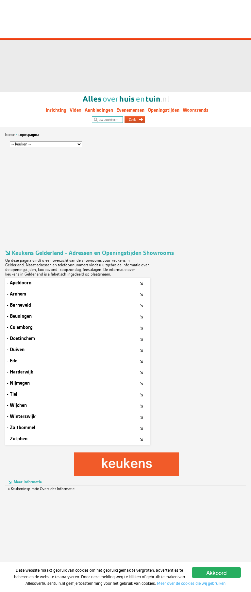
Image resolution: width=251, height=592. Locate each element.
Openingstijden (163, 110)
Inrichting (56, 110)
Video (75, 110)
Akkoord (216, 572)
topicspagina (28, 134)
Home (10, 134)
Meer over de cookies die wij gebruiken (191, 583)
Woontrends (196, 110)
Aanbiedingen (99, 110)
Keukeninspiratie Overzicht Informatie (43, 489)
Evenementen (130, 110)
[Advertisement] (125, 46)
